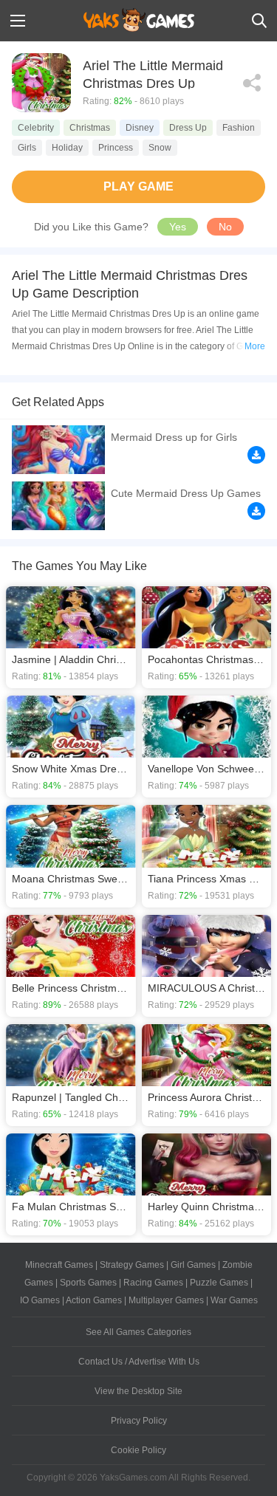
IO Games (40, 1300)
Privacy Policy (139, 1421)
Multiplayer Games (166, 1300)
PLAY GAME (138, 186)
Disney (140, 128)
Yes (177, 227)
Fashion (238, 128)
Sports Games (88, 1282)
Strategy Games (132, 1265)
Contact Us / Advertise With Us (138, 1361)
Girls (27, 148)
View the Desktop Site (138, 1391)
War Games (234, 1300)
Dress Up (188, 128)
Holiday (67, 148)
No (225, 227)
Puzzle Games (219, 1282)
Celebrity (36, 128)
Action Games (94, 1300)
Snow (159, 148)
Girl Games (193, 1265)
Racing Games (153, 1282)
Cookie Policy (138, 1450)
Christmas (89, 128)
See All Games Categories (138, 1332)
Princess (115, 148)
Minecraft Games (59, 1265)
